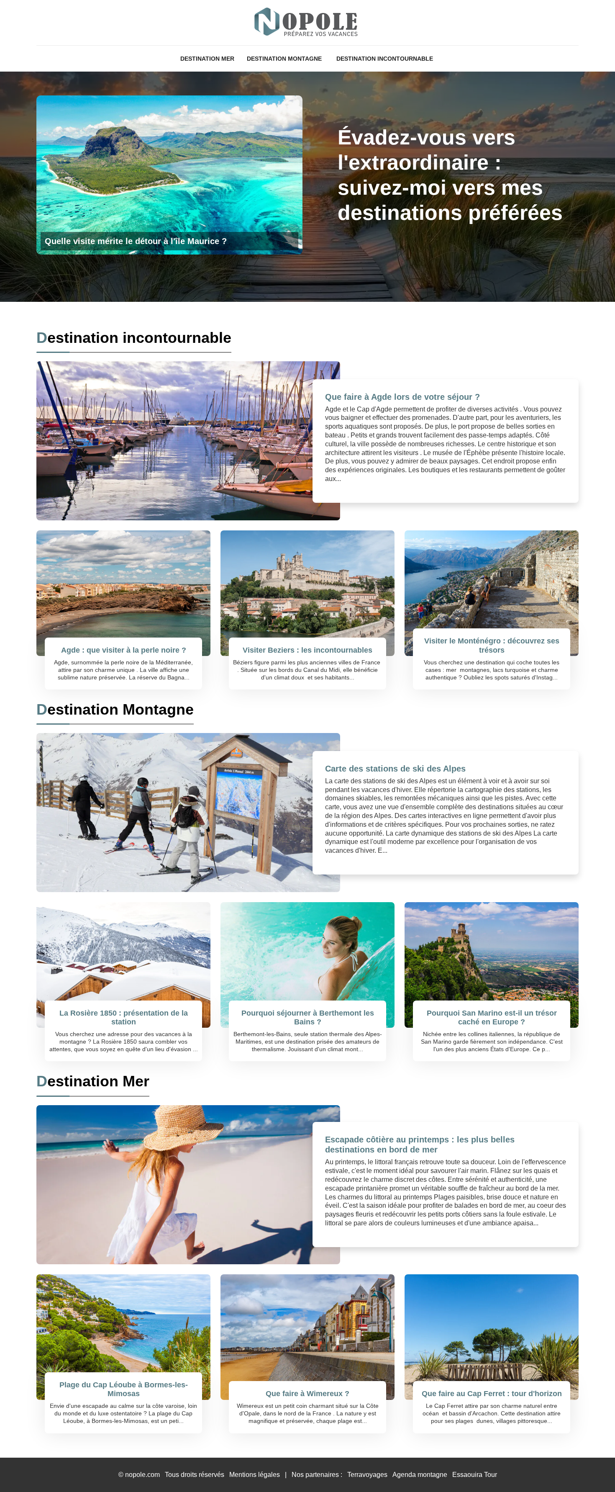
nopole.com (142, 1474)
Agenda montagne (419, 1474)
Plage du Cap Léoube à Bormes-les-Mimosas (123, 1389)
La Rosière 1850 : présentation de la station (123, 1017)
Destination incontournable (384, 58)
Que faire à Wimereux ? (307, 1393)
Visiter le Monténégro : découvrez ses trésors (491, 645)
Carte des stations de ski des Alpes (395, 768)
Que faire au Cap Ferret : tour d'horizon (492, 1393)
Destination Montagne (284, 58)
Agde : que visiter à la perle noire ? (123, 650)
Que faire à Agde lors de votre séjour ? (402, 396)
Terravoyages (367, 1474)
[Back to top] (592, 1469)
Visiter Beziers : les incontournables (307, 650)
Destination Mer (207, 58)
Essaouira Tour (474, 1474)
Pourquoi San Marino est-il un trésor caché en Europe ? (492, 1017)
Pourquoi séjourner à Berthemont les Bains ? (307, 1017)
